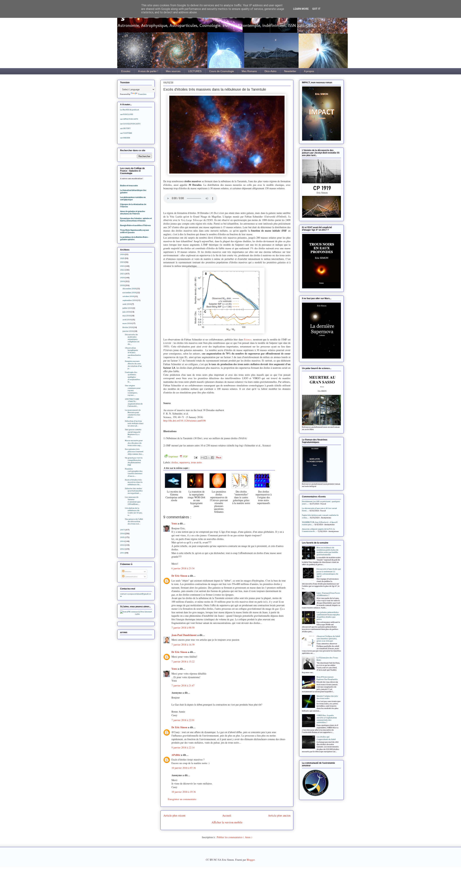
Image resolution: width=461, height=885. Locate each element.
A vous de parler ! (148, 71)
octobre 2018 (128, 296)
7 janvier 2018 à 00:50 (182, 627)
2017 (122, 530)
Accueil (226, 815)
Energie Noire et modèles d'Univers (135, 225)
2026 (122, 254)
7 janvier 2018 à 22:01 (182, 720)
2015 (122, 537)
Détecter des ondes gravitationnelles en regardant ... (134, 490)
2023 (122, 266)
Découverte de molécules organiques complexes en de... (132, 339)
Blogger (251, 859)
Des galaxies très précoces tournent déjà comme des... (134, 451)
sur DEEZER (125, 138)
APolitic (176, 755)
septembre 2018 (129, 300)
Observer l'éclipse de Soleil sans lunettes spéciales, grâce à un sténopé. (328, 638)
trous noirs (196, 462)
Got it (316, 8)
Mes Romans (249, 71)
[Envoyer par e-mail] (202, 457)
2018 (122, 285)
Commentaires (130, 577)
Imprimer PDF (178, 456)
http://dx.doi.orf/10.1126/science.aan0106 (184, 420)
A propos (309, 71)
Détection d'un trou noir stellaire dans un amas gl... (134, 423)
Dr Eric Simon (179, 576)
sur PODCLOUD (126, 114)
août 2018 (126, 304)
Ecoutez (125, 71)
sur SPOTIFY (125, 128)
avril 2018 (126, 320)
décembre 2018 (129, 289)
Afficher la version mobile (226, 822)
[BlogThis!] (205, 457)
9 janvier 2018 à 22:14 (182, 747)
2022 (122, 270)
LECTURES (195, 71)
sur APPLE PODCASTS (129, 119)
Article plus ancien (279, 815)
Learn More (301, 8)
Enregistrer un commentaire (182, 799)
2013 (122, 545)
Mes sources (173, 71)
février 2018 (127, 327)
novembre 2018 (129, 293)
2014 (122, 541)
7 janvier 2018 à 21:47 (182, 685)
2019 (122, 281)
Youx (174, 523)
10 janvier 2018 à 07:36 (183, 767)
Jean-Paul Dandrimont (184, 635)
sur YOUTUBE (126, 133)
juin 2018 (126, 312)
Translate (142, 94)
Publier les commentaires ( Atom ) (234, 837)
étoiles (174, 462)
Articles (127, 572)
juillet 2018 (127, 308)
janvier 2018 (127, 331)
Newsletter (290, 71)
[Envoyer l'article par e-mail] (195, 457)
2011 (122, 553)
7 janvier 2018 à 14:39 (182, 644)
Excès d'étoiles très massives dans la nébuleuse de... (133, 482)
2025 (122, 258)
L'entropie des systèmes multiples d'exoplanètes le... (132, 377)
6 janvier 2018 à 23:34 (182, 568)
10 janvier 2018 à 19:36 (183, 791)
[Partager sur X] (209, 457)
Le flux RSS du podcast (129, 110)
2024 (122, 262)
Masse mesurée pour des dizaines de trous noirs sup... (134, 443)
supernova (184, 462)
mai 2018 (126, 316)
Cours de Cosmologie (221, 71)
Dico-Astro (270, 71)
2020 (122, 278)
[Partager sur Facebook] (212, 457)
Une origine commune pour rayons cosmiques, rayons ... (132, 390)
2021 (122, 274)
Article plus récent (174, 815)
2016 (122, 533)
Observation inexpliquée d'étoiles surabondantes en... (133, 352)
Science (247, 339)
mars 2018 (126, 323)
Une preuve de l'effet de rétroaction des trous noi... (134, 521)
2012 (122, 549)
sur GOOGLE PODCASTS (130, 124)
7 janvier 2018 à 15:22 (182, 661)
